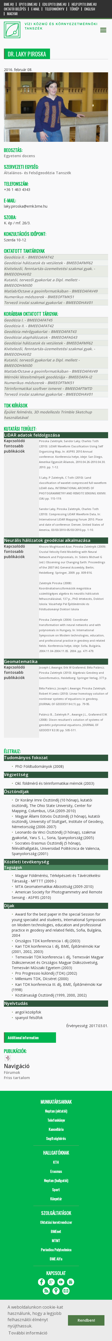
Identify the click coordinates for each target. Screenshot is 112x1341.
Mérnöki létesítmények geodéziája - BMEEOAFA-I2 (48, 376)
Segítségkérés (56, 1138)
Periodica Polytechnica (56, 1249)
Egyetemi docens (19, 155)
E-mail (35, 9)
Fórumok (12, 1072)
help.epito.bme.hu (84, 4)
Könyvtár (56, 1198)
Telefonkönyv (54, 9)
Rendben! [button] (86, 1320)
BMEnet (56, 1231)
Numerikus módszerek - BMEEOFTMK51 (39, 296)
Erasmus (56, 1171)
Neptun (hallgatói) (56, 1180)
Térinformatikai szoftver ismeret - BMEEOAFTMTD (48, 388)
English (89, 9)
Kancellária (56, 1129)
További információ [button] (27, 1333)
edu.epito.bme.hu (54, 4)
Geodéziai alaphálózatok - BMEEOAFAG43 (40, 337)
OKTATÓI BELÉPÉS (15, 9)
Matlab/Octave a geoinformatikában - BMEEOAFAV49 (50, 291)
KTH (56, 1162)
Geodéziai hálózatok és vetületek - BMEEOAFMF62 (48, 262)
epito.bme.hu (28, 4)
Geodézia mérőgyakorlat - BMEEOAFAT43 (40, 331)
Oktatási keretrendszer (56, 1222)
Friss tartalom (17, 1077)
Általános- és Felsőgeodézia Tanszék (37, 172)
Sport (56, 1189)
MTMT (56, 1240)
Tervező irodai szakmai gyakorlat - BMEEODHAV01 (48, 302)
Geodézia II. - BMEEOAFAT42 (28, 257)
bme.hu (9, 4)
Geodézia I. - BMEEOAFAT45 (28, 320)
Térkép (74, 9)
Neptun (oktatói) (56, 1111)
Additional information (23, 1037)
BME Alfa (56, 1258)
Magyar (12, 13)
